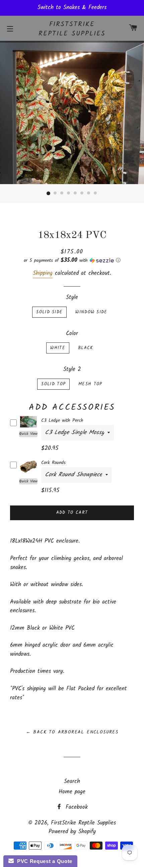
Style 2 (72, 369)
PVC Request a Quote (43, 861)
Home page (72, 791)
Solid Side (49, 312)
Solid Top (53, 384)
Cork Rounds (53, 462)
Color (72, 333)
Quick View (28, 434)
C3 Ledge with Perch (62, 420)
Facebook (75, 807)
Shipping (43, 273)
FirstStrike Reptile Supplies (72, 29)
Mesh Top (90, 384)
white (57, 347)
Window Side (91, 312)
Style (72, 297)
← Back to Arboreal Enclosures (72, 732)
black (85, 347)
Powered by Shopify (72, 831)
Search (72, 781)
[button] (72, 260)
